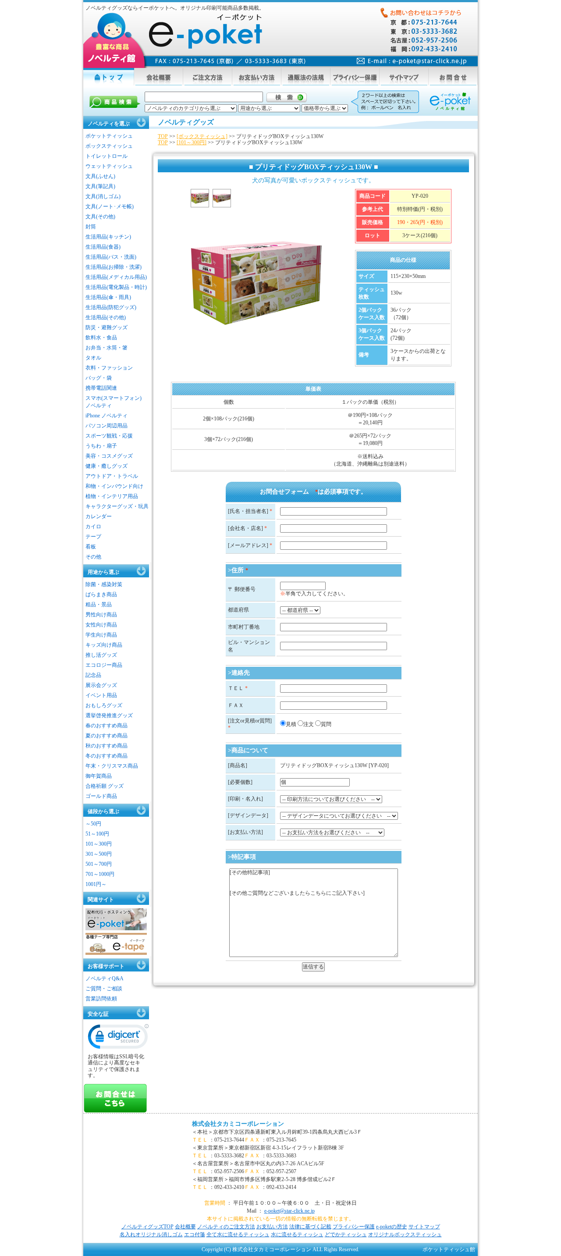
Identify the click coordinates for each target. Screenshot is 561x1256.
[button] (118, 1038)
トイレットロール (106, 156)
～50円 (93, 824)
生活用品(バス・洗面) (110, 257)
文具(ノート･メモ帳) (109, 206)
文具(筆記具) (100, 186)
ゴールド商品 (101, 796)
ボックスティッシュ (109, 146)
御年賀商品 (98, 776)
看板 (90, 547)
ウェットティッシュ (109, 166)
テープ (93, 537)
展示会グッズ (101, 685)
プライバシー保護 (354, 1227)
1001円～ (96, 884)
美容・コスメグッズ (109, 456)
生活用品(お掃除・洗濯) (113, 267)
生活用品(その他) (105, 317)
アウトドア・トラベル (111, 476)
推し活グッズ (101, 655)
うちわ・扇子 (101, 446)
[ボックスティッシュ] (202, 136)
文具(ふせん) (100, 176)
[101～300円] (191, 142)
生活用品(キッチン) (108, 237)
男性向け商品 (101, 615)
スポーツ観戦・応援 (109, 436)
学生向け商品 (101, 635)
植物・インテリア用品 (111, 496)
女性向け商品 (101, 625)
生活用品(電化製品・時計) (116, 287)
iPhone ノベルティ (106, 416)
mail (412, 61)
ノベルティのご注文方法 (226, 1227)
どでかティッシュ (346, 1234)
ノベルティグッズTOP (147, 1227)
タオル (93, 358)
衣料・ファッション (109, 368)
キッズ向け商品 (103, 645)
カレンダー (98, 516)
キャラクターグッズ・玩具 (117, 506)
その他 (93, 557)
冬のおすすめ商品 (106, 756)
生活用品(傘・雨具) (108, 297)
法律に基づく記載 (310, 1227)
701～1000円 (99, 874)
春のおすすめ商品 (106, 725)
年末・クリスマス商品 (111, 766)
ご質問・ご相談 (103, 989)
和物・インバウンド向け (114, 486)
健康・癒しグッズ (106, 466)
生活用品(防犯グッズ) (110, 307)
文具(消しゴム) (103, 196)
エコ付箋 (194, 1234)
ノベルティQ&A (104, 978)
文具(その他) (100, 216)
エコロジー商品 (103, 665)
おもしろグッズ (103, 705)
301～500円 (98, 854)
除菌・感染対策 (103, 584)
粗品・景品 (98, 604)
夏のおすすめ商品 (106, 736)
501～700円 (98, 864)
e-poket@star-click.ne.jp (289, 1211)
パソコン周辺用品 (106, 426)
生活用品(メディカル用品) (116, 277)
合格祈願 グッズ (104, 786)
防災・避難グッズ (106, 327)
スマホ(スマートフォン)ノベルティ (113, 402)
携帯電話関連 (101, 388)
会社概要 (185, 1227)
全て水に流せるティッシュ (238, 1234)
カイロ (93, 526)
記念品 (93, 675)
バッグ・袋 (98, 378)
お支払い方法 (272, 1227)
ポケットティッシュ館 (449, 1249)
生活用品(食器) (103, 247)
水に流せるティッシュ (297, 1234)
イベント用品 (101, 695)
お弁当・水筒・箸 (106, 348)
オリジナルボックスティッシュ (405, 1234)
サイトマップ (424, 1227)
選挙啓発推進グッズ (109, 715)
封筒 (90, 227)
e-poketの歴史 (391, 1227)
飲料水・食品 (101, 337)
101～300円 (98, 844)
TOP (163, 136)
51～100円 (97, 834)
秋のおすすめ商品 (106, 746)
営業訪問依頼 (101, 999)
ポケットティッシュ (109, 136)
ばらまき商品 (101, 594)
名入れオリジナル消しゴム (151, 1234)
